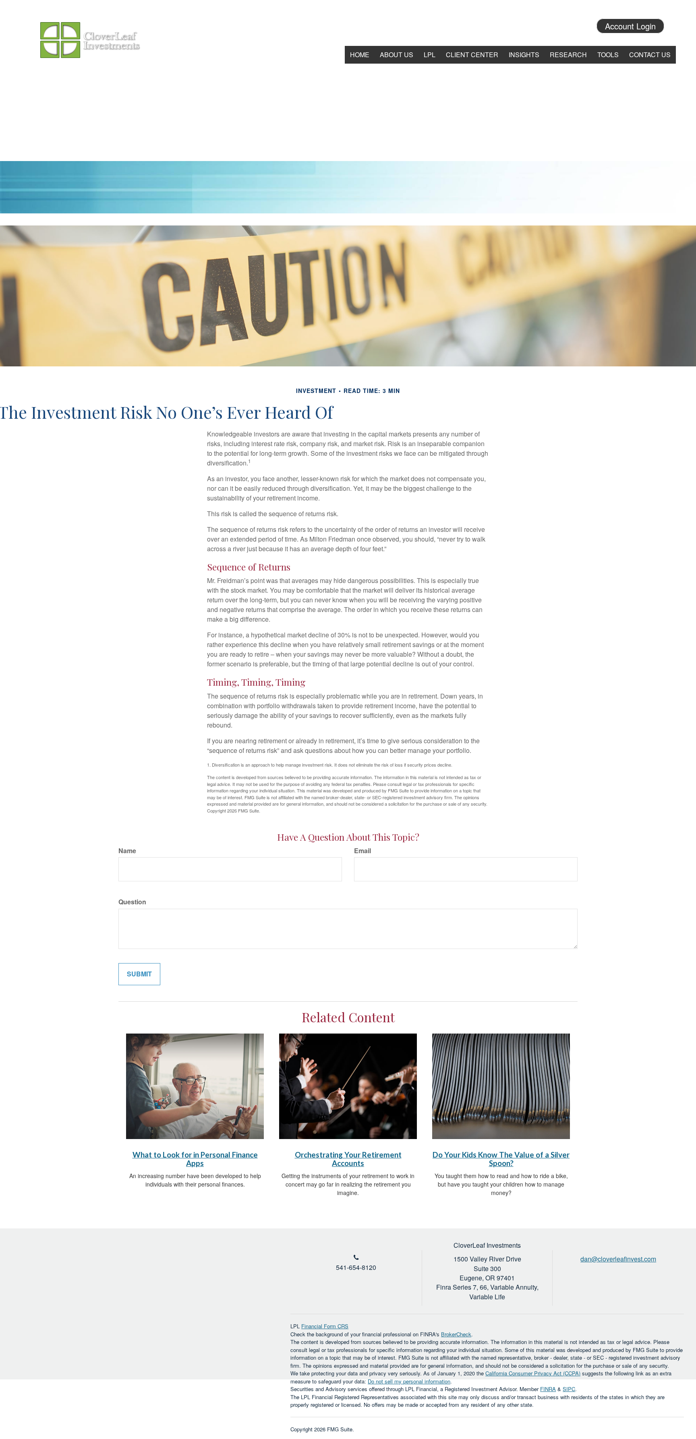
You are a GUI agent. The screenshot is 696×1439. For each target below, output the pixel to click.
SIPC (569, 1389)
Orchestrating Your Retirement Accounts (348, 1159)
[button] (396, 55)
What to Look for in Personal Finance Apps (195, 1159)
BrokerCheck (456, 1334)
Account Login (630, 26)
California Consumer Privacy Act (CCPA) (532, 1373)
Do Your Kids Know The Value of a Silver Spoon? (501, 1159)
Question (132, 901)
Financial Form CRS (324, 1326)
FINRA (548, 1389)
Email (362, 850)
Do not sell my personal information (409, 1381)
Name (127, 850)
